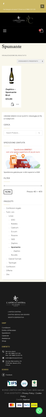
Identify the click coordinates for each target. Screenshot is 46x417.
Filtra (8, 192)
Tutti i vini (10, 212)
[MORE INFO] (17, 104)
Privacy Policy (28, 393)
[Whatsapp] (39, 410)
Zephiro (14, 243)
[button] (12, 104)
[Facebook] (4, 3)
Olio (7, 274)
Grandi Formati (15, 259)
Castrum (14, 228)
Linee (11, 216)
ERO (13, 220)
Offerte (9, 270)
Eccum (14, 231)
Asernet (26, 399)
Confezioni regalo (13, 208)
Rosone (14, 235)
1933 (13, 239)
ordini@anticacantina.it (14, 358)
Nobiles (14, 224)
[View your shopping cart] (41, 30)
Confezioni (10, 267)
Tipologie (12, 263)
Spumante (15, 247)
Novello (14, 255)
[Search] (39, 132)
